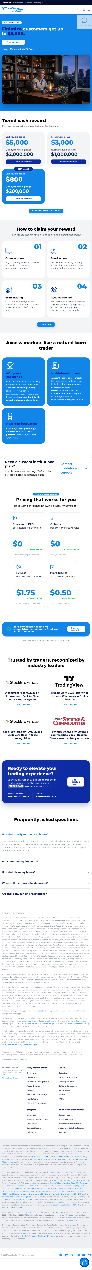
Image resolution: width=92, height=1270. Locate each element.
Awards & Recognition (38, 1082)
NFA (21, 1183)
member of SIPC (32, 1212)
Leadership (32, 1077)
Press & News (33, 1086)
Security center (65, 1115)
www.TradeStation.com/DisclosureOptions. (40, 1024)
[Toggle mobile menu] (88, 9)
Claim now (13, 42)
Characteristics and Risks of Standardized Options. (53, 1156)
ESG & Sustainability (37, 1094)
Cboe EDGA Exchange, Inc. (17, 1186)
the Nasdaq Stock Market (55, 1188)
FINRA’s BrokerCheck (10, 1078)
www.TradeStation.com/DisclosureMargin (19, 1045)
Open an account (23, 161)
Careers (30, 1090)
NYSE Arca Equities (22, 1188)
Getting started (66, 1082)
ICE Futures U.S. (23, 1191)
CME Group (43, 1191)
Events (61, 1094)
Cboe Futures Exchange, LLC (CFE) (18, 1199)
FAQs (61, 1099)
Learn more (22, 704)
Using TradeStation (68, 1077)
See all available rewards (44, 211)
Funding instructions (37, 1119)
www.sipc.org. (72, 1220)
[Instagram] (78, 1255)
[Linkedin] (66, 1255)
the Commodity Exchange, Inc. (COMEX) (64, 1194)
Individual (6, 3)
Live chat (31, 1115)
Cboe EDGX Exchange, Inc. (40, 1186)
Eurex (84, 1205)
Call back (31, 1132)
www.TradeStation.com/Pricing (45, 1011)
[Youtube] (83, 1255)
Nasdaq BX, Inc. (37, 1188)
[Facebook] (60, 1255)
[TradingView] (89, 1255)
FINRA (75, 1180)
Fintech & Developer (34, 3)
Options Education (67, 1086)
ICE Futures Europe (14, 1208)
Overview (31, 1073)
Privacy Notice (65, 1119)
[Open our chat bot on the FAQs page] (84, 1262)
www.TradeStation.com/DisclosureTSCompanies (37, 1236)
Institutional (18, 3)
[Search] (83, 9)
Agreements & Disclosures (71, 1128)
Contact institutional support (74, 468)
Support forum (34, 1128)
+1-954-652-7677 (46, 796)
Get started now (76, 781)
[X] (72, 1255)
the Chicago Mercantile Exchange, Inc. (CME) (27, 1194)
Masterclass (64, 1090)
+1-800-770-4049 (18, 796)
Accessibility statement (70, 1124)
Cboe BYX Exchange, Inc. (60, 1183)
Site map (62, 1132)
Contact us (32, 1124)
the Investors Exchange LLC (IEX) (65, 1186)
